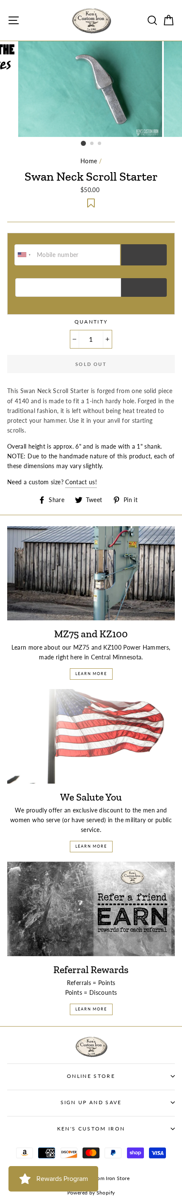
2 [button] (92, 144)
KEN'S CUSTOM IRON (91, 1128)
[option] (91, 89)
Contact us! (81, 482)
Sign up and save (91, 1102)
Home (88, 161)
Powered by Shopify (91, 1192)
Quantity (91, 321)
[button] (91, 203)
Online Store (91, 1076)
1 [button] (83, 143)
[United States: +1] (24, 255)
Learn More (91, 673)
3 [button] (100, 144)
